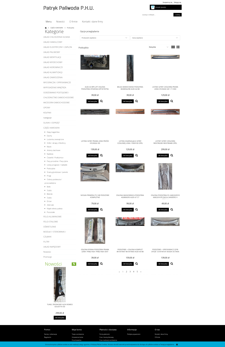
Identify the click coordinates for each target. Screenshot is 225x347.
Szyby (49, 190)
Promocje (47, 256)
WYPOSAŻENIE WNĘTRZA (54, 87)
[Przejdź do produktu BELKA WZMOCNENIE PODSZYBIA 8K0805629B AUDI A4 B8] (130, 69)
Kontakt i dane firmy (161, 334)
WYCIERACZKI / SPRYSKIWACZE (57, 82)
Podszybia (51, 168)
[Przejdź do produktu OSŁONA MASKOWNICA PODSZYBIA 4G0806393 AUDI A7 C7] (130, 178)
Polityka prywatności (133, 334)
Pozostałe (51, 212)
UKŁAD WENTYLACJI (52, 57)
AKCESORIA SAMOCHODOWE (56, 102)
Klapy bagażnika (53, 132)
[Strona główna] (45, 27)
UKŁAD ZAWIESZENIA (52, 77)
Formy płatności (104, 334)
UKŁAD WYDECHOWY (52, 62)
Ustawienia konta (77, 337)
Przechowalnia (76, 340)
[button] (101, 101)
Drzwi (49, 201)
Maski (49, 146)
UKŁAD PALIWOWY (51, 52)
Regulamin (47, 337)
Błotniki (49, 194)
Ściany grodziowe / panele (57, 172)
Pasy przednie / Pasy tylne (57, 161)
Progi (49, 176)
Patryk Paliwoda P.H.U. (68, 8)
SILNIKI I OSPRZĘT (51, 122)
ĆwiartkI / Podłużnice (55, 157)
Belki (49, 186)
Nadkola (50, 154)
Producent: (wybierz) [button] (89, 38)
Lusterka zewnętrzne (55, 139)
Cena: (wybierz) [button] (137, 38)
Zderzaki (50, 205)
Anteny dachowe (53, 150)
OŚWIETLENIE (49, 226)
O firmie (157, 337)
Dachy (49, 136)
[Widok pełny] (178, 47)
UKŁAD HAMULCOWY (52, 42)
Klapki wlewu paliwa (54, 208)
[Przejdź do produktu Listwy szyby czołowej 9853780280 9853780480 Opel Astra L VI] (165, 123)
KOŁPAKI (47, 112)
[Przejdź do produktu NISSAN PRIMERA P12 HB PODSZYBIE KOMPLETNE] (95, 178)
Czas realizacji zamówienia (108, 340)
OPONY (46, 107)
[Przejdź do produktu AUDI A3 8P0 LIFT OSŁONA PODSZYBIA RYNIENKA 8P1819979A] (95, 69)
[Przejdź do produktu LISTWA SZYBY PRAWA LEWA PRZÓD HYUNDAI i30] (95, 123)
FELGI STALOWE (50, 221)
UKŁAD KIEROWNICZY (53, 67)
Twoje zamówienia (78, 334)
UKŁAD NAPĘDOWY (52, 246)
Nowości (47, 251)
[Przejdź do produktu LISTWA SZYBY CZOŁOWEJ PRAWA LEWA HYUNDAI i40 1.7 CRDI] (165, 69)
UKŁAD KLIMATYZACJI (52, 72)
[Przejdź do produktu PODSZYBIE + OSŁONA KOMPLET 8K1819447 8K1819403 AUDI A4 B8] (130, 232)
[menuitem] (48, 22)
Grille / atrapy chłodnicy (56, 143)
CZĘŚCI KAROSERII (51, 127)
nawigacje (47, 117)
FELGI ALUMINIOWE (52, 216)
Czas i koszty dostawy (106, 337)
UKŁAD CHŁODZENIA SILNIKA (56, 37)
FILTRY (46, 241)
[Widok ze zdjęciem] (173, 47)
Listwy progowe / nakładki (57, 165)
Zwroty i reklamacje (50, 334)
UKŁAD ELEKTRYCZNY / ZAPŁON (57, 47)
